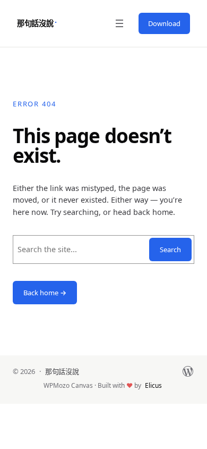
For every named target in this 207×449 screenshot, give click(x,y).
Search (170, 249)
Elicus (153, 385)
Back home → (44, 292)
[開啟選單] (119, 23)
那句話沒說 (35, 23)
